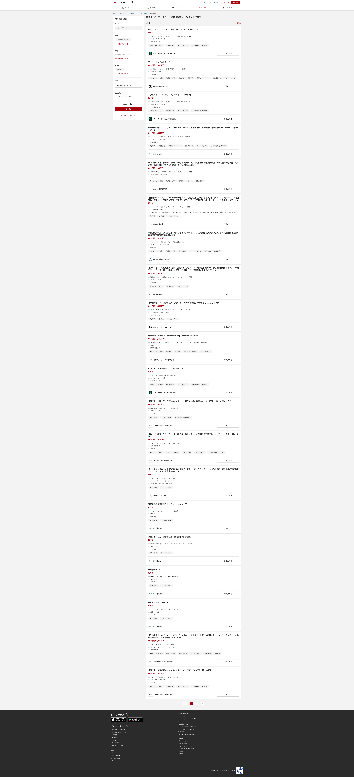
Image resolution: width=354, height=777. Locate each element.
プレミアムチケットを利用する (186, 729)
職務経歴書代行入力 (183, 724)
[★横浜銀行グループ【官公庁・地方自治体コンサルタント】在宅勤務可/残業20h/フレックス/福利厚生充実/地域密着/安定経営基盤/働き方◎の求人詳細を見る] (193, 246)
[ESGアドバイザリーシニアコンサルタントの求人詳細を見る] (193, 381)
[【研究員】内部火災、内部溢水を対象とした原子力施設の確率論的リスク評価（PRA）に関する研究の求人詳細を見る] (193, 414)
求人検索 (203, 7)
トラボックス (114, 753)
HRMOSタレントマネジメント (118, 732)
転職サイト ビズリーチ (118, 13)
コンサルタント (130, 13)
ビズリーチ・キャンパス (117, 745)
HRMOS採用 (114, 734)
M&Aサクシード (115, 750)
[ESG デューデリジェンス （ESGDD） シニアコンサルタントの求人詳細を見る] (193, 42)
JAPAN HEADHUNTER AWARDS (186, 734)
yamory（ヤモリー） (116, 755)
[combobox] (128, 85)
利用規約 (180, 738)
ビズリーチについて (183, 713)
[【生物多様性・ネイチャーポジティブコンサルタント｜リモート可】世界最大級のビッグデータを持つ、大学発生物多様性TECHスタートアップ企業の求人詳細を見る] (193, 649)
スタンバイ (113, 760)
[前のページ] (185, 703)
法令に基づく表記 (182, 743)
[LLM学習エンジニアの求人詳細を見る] (193, 582)
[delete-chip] (129, 39)
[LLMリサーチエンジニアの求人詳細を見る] (193, 615)
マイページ (128, 7)
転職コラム (181, 731)
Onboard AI (113, 747)
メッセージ (178, 7)
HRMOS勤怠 (114, 737)
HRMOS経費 (114, 740)
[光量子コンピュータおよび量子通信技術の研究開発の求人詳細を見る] (193, 549)
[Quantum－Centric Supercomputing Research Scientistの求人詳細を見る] (193, 348)
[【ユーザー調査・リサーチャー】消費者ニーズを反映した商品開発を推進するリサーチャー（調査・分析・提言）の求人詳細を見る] (193, 448)
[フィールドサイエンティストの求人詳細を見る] (193, 75)
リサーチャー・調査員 (141, 13)
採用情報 (180, 753)
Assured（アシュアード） (117, 758)
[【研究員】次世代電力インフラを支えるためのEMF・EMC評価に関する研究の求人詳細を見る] (193, 683)
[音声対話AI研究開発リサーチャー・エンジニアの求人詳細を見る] (193, 517)
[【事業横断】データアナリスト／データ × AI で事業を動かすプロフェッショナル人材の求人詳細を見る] (193, 315)
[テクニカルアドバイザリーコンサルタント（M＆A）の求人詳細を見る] (193, 107)
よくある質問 (181, 716)
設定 (179, 721)
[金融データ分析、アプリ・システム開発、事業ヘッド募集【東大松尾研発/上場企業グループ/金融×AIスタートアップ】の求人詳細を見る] (193, 141)
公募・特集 (228, 7)
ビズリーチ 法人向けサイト (185, 746)
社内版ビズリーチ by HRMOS (118, 729)
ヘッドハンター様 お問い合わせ (186, 748)
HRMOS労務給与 (115, 742)
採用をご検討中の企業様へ (211, 2)
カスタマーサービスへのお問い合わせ (187, 718)
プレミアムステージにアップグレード (187, 726)
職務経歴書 (153, 7)
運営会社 (180, 751)
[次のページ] (202, 703)
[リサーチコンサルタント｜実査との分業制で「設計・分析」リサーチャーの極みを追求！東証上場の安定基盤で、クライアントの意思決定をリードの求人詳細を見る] (193, 483)
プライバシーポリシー (184, 741)
